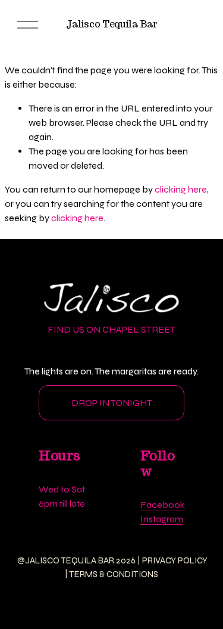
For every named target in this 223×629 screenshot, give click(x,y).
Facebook (162, 504)
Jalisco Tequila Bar (112, 24)
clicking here (181, 189)
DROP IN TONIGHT (111, 402)
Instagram (161, 519)
